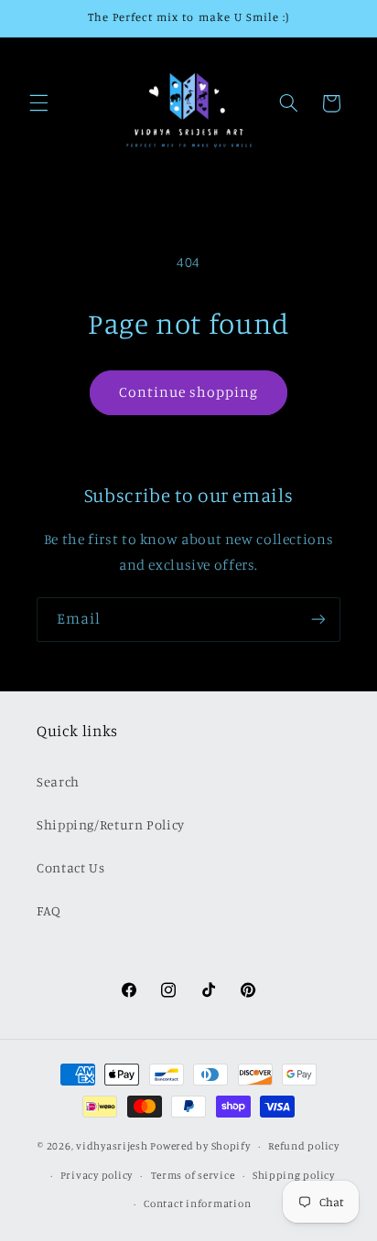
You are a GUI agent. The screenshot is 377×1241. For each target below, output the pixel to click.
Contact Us (70, 867)
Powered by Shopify (200, 1145)
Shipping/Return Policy (111, 824)
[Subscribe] (318, 619)
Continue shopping (189, 392)
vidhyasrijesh (112, 1145)
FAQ (49, 910)
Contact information (197, 1203)
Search (58, 781)
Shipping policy (294, 1175)
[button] (38, 103)
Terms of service (193, 1175)
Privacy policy (96, 1175)
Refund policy (303, 1145)
